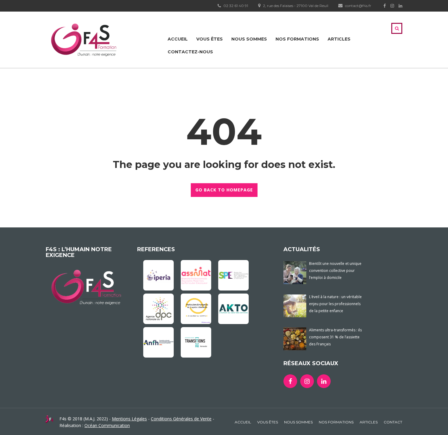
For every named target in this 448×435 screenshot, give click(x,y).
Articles (339, 39)
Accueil (178, 39)
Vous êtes (209, 39)
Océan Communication (107, 425)
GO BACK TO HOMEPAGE (224, 190)
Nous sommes (249, 39)
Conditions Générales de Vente (181, 419)
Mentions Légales (129, 419)
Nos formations (297, 39)
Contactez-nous (190, 52)
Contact (393, 422)
